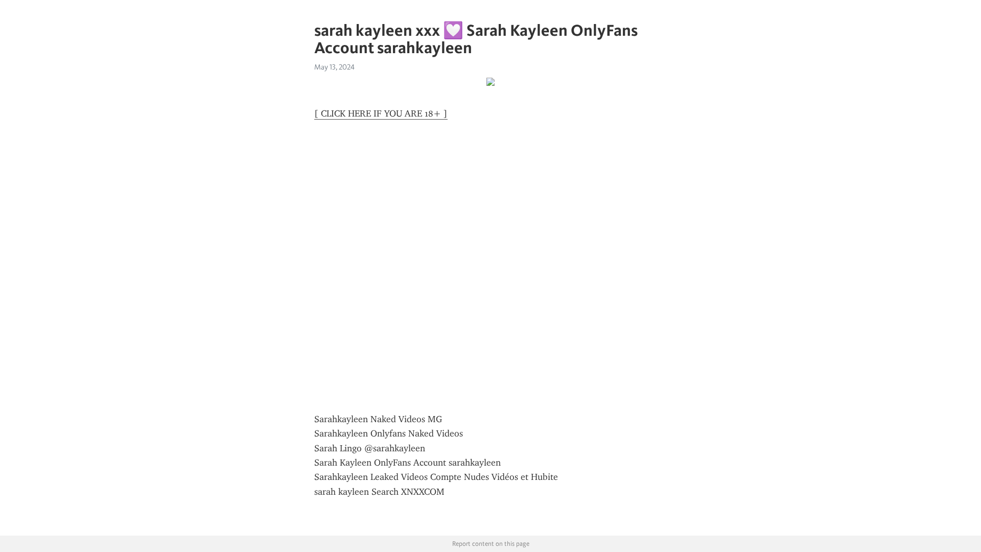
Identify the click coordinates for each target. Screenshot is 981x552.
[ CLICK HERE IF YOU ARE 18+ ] (381, 113)
